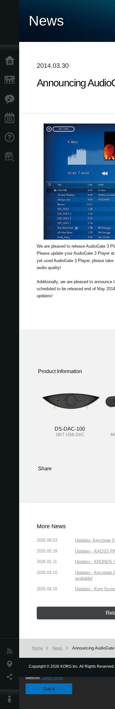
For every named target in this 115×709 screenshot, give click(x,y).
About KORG (11, 699)
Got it (48, 688)
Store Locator (11, 156)
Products (11, 80)
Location (11, 664)
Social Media (11, 677)
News (11, 651)
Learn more (52, 677)
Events (11, 118)
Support (11, 137)
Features (11, 99)
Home (11, 60)
